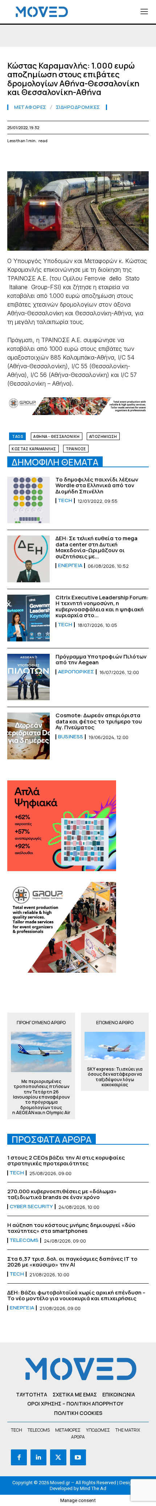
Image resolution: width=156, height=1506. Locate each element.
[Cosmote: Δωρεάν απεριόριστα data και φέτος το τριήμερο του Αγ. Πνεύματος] (28, 736)
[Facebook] (14, 158)
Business (70, 736)
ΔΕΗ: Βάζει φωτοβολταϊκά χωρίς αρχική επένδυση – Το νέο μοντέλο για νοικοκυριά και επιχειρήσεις (76, 1295)
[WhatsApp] (48, 158)
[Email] (81, 158)
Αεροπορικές (76, 671)
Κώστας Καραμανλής (34, 448)
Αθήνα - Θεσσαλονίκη (56, 436)
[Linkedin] (64, 158)
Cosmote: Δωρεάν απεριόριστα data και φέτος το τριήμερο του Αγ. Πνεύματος (99, 721)
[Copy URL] (131, 158)
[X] (31, 158)
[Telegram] (98, 158)
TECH (65, 500)
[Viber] (114, 158)
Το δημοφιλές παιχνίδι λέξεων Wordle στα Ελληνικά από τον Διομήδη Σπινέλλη (97, 485)
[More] (148, 158)
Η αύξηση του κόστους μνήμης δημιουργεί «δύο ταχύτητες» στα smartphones (71, 1228)
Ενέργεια (70, 565)
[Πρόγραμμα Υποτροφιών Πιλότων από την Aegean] (28, 677)
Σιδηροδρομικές (78, 107)
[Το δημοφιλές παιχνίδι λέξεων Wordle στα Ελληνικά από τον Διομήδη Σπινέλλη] (28, 500)
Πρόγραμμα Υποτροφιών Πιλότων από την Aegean (101, 659)
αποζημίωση (103, 436)
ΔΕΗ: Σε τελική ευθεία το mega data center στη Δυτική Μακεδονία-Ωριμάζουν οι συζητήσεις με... (96, 547)
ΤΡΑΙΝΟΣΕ (76, 448)
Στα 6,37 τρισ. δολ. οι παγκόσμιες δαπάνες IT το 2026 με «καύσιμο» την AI (72, 1262)
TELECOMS (24, 1240)
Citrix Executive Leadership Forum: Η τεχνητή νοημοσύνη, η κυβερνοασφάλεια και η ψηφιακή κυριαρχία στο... (102, 606)
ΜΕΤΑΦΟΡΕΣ (30, 107)
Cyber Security (31, 1206)
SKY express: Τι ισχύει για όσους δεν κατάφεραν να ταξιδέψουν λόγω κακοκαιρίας (115, 1077)
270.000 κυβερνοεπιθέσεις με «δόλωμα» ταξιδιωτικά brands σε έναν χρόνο (62, 1194)
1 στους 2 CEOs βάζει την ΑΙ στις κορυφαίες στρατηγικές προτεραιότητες (66, 1161)
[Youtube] (78, 1457)
